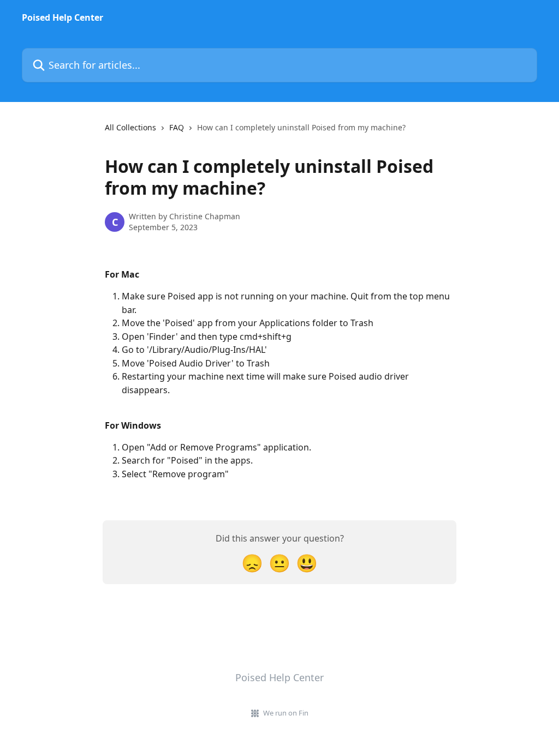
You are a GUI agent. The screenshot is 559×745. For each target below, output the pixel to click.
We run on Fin (285, 713)
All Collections (130, 127)
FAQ (176, 127)
